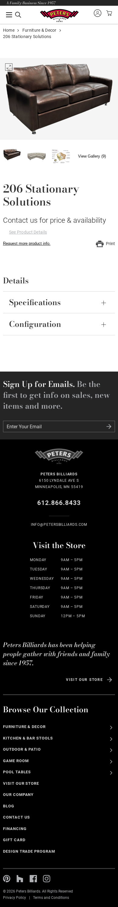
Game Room (16, 760)
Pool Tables (17, 772)
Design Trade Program (29, 851)
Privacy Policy (14, 898)
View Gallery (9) (92, 156)
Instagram (46, 878)
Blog (8, 806)
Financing (15, 828)
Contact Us (16, 817)
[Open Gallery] (59, 98)
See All (111, 727)
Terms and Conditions (51, 898)
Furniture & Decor (39, 30)
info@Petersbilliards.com (59, 524)
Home (9, 30)
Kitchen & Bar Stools (28, 738)
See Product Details (28, 232)
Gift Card (14, 840)
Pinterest (6, 878)
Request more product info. (27, 243)
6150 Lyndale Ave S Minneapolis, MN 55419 (59, 480)
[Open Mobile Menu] (13, 15)
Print (110, 243)
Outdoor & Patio (22, 749)
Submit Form (109, 426)
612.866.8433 (59, 502)
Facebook (33, 878)
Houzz (20, 878)
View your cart (108, 13)
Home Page (59, 15)
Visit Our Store (84, 680)
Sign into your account (97, 13)
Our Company (18, 794)
